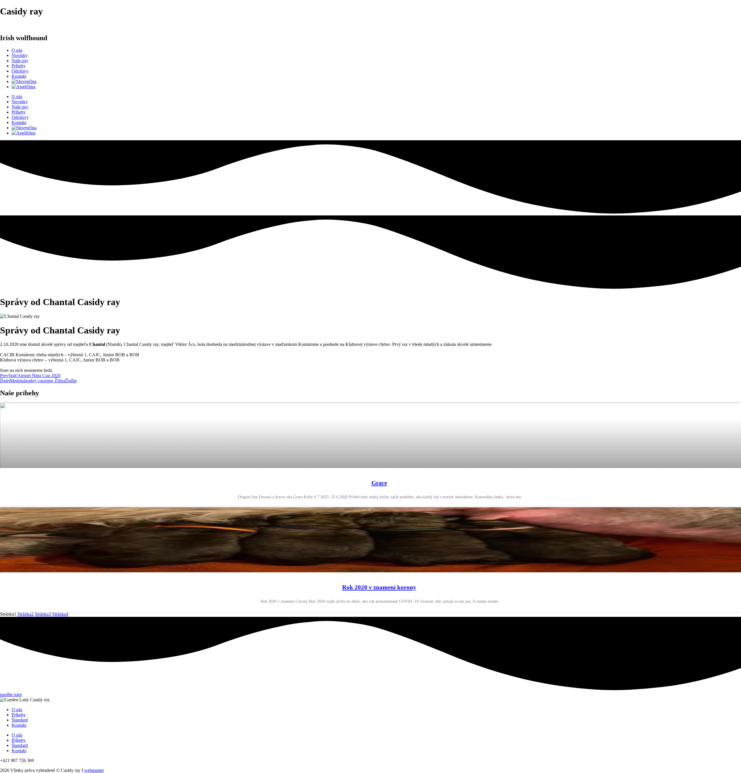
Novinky (20, 55)
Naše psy (20, 60)
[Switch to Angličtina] (23, 86)
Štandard (20, 719)
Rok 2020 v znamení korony (379, 587)
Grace (379, 482)
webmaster (94, 770)
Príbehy (19, 65)
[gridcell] (370, 344)
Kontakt (19, 76)
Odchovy (20, 71)
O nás (17, 50)
